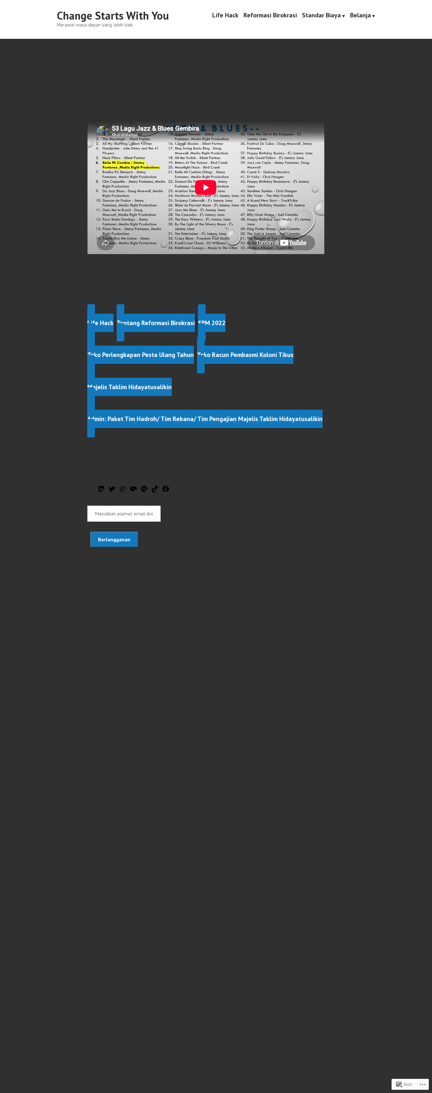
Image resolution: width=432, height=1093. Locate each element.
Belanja (360, 16)
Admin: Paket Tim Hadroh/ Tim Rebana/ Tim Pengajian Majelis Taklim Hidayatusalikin (205, 419)
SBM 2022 (211, 323)
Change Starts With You (113, 15)
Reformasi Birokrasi (270, 16)
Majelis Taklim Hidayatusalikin (129, 387)
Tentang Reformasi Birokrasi (156, 323)
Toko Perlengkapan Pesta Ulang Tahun (140, 355)
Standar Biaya (321, 16)
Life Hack (225, 16)
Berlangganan (114, 539)
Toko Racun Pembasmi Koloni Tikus (245, 355)
